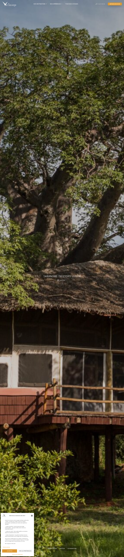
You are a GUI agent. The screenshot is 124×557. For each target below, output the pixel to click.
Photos (62, 548)
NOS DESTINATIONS (39, 4)
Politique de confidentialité (17, 554)
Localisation (72, 548)
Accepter (9, 551)
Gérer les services (6, 547)
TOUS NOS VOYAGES (71, 4)
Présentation (52, 548)
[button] (32, 515)
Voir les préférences (25, 551)
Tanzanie (62, 280)
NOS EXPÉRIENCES (55, 4)
